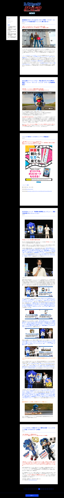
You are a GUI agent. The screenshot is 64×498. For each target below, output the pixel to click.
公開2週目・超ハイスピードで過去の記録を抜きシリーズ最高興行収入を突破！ (12, 30)
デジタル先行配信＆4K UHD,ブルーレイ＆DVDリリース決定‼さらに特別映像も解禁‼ (12, 27)
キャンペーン (9, 22)
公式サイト (32, 495)
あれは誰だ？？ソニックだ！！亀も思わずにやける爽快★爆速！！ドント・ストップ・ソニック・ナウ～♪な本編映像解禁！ (38, 82)
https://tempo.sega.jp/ (29, 189)
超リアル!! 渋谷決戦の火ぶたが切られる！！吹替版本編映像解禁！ (12, 37)
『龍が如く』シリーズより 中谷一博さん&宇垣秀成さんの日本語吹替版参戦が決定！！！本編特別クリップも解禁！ (12, 34)
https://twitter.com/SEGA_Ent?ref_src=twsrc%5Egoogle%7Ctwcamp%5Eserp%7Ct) (39, 191)
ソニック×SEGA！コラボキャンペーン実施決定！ (36, 136)
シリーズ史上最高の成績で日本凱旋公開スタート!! (12, 31)
